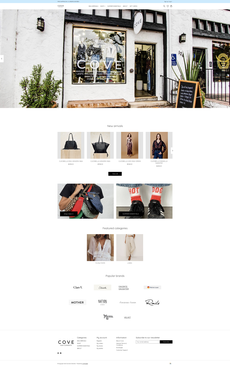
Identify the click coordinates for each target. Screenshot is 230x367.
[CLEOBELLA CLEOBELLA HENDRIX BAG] (100, 145)
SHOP (79, 343)
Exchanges (119, 347)
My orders (100, 343)
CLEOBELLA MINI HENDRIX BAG (71, 161)
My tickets (100, 346)
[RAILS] (152, 302)
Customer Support (122, 350)
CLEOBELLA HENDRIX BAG (100, 161)
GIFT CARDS (133, 6)
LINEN (129, 263)
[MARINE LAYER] (152, 288)
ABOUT (125, 6)
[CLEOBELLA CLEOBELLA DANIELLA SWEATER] (159, 145)
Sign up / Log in (168, 1)
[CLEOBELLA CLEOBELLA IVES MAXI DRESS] (129, 145)
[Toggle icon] (164, 6)
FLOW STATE (100, 263)
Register (99, 341)
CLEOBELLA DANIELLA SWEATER (159, 162)
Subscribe (166, 342)
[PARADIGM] (127, 302)
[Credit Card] (170, 363)
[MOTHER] (77, 302)
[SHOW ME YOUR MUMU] (108, 317)
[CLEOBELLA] (102, 288)
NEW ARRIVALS (93, 6)
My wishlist (100, 348)
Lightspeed (85, 363)
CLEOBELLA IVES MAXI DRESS (130, 161)
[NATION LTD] (102, 302)
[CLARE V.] (77, 288)
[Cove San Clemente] (61, 6)
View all (115, 174)
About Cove (120, 341)
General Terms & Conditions (121, 344)
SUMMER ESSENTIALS (114, 6)
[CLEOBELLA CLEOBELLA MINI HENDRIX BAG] (71, 145)
